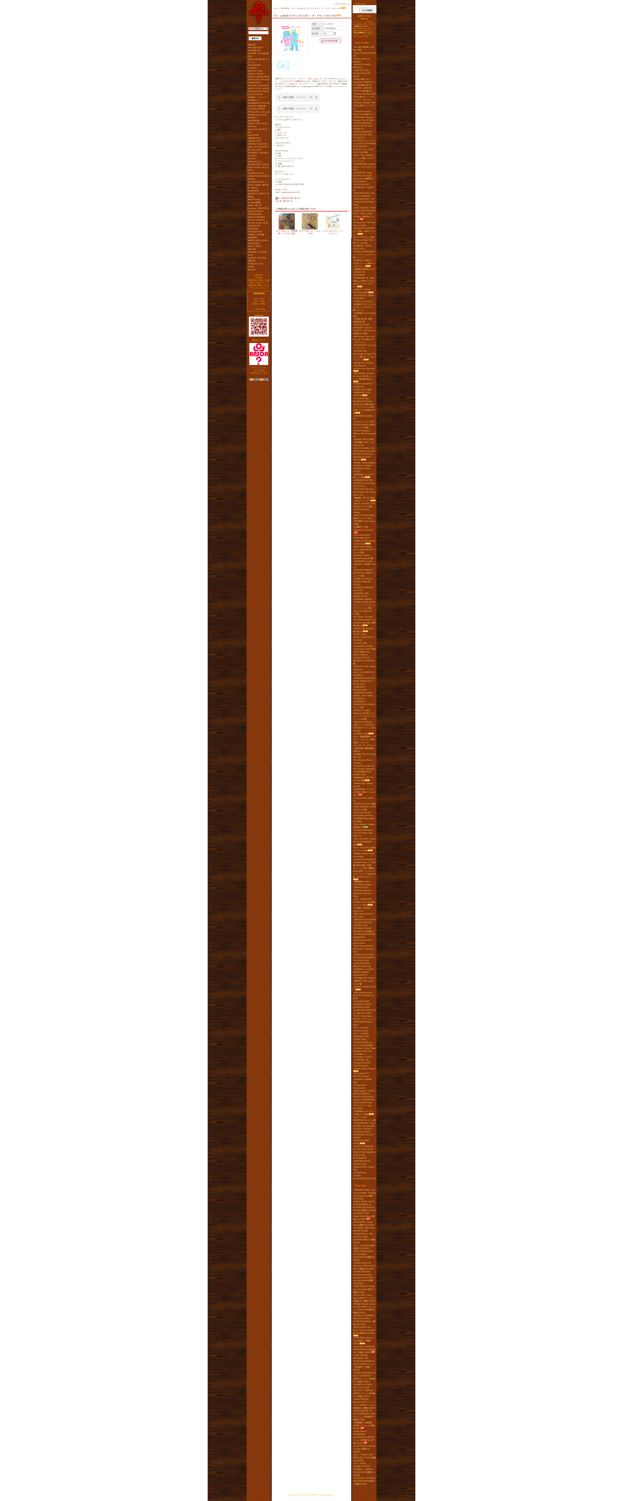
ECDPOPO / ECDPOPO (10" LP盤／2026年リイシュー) (364, 231)
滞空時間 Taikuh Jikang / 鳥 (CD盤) (364, 820)
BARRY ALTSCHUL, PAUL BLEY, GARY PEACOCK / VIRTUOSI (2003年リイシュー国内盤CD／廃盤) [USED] (364, 1390)
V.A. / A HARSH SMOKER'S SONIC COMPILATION (361, 1036)
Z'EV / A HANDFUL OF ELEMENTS (364, 673)
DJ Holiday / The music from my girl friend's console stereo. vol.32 (364, 492)
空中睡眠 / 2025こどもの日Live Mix (363, 443)
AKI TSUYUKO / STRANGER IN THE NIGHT (361, 73)
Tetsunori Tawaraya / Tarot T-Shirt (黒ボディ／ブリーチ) (364, 105)
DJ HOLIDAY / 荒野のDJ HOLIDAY (363, 297)
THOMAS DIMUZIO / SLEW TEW (363, 589)
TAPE (251, 267)
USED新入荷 (254, 50)
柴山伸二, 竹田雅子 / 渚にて (364, 565)
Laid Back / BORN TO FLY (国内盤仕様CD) (363, 83)
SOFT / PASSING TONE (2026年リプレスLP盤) (364, 505)
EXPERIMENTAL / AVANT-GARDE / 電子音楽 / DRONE (257, 185)
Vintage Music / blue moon (259, 112)
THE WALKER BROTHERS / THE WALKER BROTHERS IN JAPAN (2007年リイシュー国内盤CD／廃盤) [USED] (364, 1362)
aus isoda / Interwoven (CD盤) (363, 612)
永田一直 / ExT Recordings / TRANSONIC (258, 206)
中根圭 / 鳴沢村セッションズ (363, 218)
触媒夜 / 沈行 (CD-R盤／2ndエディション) (363, 499)
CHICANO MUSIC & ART (257, 130)
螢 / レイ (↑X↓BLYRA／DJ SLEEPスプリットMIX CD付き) (364, 728)
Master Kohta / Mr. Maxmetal (361, 60)
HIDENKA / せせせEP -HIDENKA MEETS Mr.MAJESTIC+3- (364, 972)
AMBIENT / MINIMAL (259, 153)
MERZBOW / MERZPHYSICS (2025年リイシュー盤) (364, 704)
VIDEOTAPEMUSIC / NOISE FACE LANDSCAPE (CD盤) (363, 387)
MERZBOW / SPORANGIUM (359, 688)
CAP (251, 255)
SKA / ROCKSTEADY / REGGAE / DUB (258, 148)
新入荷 (252, 45)
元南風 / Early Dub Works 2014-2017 (364, 755)
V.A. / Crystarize (361, 1028)
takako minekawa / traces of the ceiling (363, 855)
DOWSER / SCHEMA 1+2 (363, 417)
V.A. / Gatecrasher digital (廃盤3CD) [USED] (363, 1247)
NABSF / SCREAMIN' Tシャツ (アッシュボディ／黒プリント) (364, 255)
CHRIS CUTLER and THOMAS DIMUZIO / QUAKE (362, 582)
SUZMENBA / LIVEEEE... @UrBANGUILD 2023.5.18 (364, 1176)
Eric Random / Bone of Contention (363, 761)
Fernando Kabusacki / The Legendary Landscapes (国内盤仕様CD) (364, 623)
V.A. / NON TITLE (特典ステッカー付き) (364, 849)
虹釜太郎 (253, 237)
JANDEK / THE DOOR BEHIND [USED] (363, 1229)
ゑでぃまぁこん (315, 78)
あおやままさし (256, 161)
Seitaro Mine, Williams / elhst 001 (363, 784)
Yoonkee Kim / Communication (360, 1086)
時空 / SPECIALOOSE (258, 240)
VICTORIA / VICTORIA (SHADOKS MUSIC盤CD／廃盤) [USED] (364, 1481)
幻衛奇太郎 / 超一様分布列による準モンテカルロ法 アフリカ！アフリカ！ (364, 282)
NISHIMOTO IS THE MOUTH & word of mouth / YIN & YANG (364, 483)
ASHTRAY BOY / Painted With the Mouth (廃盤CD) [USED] (364, 1216)
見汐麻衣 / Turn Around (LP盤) (363, 522)
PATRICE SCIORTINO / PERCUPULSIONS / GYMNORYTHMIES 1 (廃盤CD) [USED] (364, 1319)
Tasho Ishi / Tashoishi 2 (364, 722)
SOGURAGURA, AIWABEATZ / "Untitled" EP (363, 187)
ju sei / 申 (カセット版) (364, 237)
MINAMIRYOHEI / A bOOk (363, 1023)
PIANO (252, 158)
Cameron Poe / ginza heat (365, 368)
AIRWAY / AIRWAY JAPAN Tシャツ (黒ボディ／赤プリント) (364, 263)
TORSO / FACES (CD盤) (365, 804)
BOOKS (252, 249)
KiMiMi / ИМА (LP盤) (364, 439)
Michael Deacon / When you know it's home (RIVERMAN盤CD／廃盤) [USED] (364, 1238)
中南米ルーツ (255, 100)
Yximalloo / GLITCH (363, 1057)
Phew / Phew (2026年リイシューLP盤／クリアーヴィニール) (364, 158)
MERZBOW (254, 191)
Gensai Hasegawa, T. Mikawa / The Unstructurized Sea (364, 433)
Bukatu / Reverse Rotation (365, 1069)
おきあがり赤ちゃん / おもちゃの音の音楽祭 (363, 1043)
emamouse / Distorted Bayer (362, 1080)
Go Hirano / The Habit (364, 617)
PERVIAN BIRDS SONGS (361, 1142)
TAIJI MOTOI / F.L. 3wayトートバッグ (364, 346)
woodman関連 (255, 202)
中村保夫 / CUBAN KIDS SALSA (362, 247)
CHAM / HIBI (361, 643)
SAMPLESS (254, 243)
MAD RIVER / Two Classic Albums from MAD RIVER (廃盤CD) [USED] (364, 1330)
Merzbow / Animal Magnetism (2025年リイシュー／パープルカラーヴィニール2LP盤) (364, 714)
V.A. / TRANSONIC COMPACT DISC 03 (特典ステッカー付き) (364, 902)
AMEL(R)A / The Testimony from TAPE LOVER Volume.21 (362, 1063)
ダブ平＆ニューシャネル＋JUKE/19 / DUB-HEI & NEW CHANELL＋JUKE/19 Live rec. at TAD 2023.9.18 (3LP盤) (364, 146)
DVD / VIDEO (255, 246)
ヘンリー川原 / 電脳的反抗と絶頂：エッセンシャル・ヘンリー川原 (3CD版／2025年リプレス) (364, 872)
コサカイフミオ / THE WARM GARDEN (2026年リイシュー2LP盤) (364, 425)
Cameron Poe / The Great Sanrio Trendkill (364, 223)
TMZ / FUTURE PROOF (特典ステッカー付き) (364, 516)
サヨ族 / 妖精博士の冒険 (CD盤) (363, 48)
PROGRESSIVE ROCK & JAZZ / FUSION (258, 92)
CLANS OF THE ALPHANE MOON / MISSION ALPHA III (362, 963)
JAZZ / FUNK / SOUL (258, 123)
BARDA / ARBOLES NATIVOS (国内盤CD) (362, 89)
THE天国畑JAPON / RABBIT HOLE (362, 773)
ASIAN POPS (255, 141)
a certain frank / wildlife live (363, 799)
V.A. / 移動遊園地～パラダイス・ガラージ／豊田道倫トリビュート (364, 739)
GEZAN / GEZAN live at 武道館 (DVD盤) (364, 332)
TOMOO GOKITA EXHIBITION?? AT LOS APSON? (363, 1135)
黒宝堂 (252, 261)
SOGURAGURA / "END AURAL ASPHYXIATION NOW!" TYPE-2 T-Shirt (364, 211)
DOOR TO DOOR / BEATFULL (362, 66)
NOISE (252, 179)
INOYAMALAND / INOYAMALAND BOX (363, 814)
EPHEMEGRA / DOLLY (365, 978)
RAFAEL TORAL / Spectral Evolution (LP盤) (363, 556)
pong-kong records (288, 192)
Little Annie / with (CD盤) (365, 649)
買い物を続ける (286, 201)
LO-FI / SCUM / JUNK (258, 223)
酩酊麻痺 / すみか (362, 881)
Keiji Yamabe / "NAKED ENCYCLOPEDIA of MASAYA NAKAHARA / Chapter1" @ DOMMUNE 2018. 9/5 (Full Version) (364, 1097)
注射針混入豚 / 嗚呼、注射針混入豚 (363, 320)
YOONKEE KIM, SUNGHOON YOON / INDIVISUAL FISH (362, 1004)
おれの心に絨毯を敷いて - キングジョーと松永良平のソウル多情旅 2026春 (364, 408)
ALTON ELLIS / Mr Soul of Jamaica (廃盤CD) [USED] (364, 1449)
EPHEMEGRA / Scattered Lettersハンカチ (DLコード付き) (364, 167)
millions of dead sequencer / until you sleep (364, 542)
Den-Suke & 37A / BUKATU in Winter (361, 1074)
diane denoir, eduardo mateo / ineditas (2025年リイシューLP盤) (364, 550)
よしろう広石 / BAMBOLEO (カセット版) (364, 1118)
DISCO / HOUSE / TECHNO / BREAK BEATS (258, 75)
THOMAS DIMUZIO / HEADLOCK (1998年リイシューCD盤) (364, 573)
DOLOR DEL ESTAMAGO (253, 227)
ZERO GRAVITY (256, 211)
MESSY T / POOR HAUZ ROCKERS (361, 291)
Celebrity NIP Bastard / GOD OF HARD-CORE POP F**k (363, 833)
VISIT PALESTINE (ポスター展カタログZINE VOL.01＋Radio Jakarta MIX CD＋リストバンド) (364, 1014)
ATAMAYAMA (255, 232)
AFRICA (253, 118)
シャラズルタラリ (287, 81)
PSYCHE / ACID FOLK (259, 85)
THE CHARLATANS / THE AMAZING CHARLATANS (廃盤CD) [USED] (364, 1255)
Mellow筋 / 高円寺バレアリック (258, 60)
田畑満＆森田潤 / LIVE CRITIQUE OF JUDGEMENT (364, 272)
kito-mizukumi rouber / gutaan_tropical (363, 941)
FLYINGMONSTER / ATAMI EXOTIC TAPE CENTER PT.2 (363, 135)
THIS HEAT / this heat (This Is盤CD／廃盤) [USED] (363, 1341)
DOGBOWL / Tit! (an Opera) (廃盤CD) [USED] (363, 1223)
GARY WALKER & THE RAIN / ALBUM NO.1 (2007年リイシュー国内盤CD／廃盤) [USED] (364, 1377)
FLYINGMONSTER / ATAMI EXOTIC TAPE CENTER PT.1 (363, 126)
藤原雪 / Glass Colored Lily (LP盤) (363, 982)
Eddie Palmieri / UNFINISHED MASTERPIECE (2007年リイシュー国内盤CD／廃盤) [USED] (364, 1437)
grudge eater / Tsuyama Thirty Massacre (363, 364)
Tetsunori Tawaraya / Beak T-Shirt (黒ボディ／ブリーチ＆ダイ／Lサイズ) (364, 97)
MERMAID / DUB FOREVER (361, 394)
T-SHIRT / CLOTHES (258, 252)
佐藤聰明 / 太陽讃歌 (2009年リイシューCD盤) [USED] (364, 1425)
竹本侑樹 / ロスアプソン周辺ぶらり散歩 (363, 1112)
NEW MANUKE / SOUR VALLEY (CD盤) (364, 808)
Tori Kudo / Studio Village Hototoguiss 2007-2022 (364, 1049)
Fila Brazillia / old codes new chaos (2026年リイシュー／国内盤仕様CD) (363, 376)
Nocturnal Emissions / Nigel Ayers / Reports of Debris (362, 893)
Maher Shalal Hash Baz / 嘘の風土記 (363, 630)
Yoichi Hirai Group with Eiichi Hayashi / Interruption (364, 767)
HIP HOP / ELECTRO (258, 144)
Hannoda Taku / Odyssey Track (364, 1168)
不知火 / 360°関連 (256, 234)
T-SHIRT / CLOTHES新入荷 (258, 54)
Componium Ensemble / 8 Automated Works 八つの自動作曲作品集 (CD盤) (364, 862)
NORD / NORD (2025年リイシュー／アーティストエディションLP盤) (364, 605)
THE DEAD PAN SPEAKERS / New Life (362, 326)
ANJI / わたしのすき (364, 301)
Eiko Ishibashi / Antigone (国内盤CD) (364, 825)
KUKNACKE (255, 199)
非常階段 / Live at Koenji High (364, 314)
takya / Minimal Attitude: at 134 (364, 54)
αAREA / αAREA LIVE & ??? (364, 988)
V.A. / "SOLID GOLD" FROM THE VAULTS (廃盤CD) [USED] (364, 1458)
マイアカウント (342, 4)
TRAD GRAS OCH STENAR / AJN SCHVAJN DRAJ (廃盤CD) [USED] (364, 1266)
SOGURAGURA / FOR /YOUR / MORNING (363, 194)
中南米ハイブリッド (258, 97)
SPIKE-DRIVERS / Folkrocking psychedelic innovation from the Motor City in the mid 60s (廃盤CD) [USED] (363, 1278)
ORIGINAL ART (256, 264)
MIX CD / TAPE (256, 71)
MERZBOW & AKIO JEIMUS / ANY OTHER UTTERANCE (363, 696)
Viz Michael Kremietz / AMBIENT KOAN (363, 886)
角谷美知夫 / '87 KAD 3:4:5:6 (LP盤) (363, 779)
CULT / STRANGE (257, 220)
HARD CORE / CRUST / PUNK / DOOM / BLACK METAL (258, 167)
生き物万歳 (254, 120)
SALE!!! (252, 270)
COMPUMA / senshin (364, 561)
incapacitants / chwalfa (363, 646)
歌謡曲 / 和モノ (256, 138)
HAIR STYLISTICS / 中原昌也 (258, 195)
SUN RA (253, 126)
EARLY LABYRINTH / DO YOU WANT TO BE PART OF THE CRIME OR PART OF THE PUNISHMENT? (364, 1152)
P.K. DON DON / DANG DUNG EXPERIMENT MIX (364, 842)
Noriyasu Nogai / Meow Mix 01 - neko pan (363, 241)
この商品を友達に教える (290, 198)
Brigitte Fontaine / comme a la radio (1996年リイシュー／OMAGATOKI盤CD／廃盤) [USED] (364, 1308)
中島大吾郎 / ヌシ (362, 79)
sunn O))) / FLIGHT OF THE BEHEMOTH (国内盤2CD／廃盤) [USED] (364, 1349)
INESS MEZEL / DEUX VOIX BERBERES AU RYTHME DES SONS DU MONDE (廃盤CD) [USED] (364, 1206)
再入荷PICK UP (256, 47)
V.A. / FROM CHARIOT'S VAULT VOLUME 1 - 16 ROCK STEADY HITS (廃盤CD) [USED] (363, 1469)
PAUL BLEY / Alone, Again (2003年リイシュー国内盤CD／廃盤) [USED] (364, 1298)
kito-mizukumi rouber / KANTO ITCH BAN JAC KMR (363, 996)
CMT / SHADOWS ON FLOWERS (363, 638)
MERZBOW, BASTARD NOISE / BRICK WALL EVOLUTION (364, 681)
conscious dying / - (362, 1031)
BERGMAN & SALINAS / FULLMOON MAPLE (364, 921)
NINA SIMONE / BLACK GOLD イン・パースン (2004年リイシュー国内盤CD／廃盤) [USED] (364, 1403)
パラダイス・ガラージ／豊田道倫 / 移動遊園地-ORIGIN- (364, 748)
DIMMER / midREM (363, 599)
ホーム (276, 8)
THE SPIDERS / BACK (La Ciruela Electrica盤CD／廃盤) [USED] (364, 1289)
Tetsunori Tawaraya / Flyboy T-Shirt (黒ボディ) (363, 112)
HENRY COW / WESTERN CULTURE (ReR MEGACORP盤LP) (363, 928)
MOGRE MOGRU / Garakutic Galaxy (362, 1162)
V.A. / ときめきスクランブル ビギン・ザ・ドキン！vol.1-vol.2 (316, 8)
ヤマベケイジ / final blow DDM (362, 1107)
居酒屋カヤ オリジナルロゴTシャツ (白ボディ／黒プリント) (364, 307)
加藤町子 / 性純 (361, 527)
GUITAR (253, 156)
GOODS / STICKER (257, 258)
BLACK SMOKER (257, 217)
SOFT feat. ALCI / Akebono (361, 511)
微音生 (299, 81)
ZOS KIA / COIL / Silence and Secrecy (364, 668)
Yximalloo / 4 (360, 1054)
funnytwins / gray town (364, 530)
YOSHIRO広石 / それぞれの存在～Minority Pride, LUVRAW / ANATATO (364, 1126)
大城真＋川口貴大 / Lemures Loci (362, 909)
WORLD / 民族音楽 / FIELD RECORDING (257, 107)
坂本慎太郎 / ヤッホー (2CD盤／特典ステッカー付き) (364, 792)
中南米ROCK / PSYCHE (259, 103)
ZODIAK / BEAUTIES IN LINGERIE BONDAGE (364, 956)
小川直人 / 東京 (361, 734)
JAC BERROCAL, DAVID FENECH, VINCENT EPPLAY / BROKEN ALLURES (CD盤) (363, 658)
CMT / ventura (360, 634)
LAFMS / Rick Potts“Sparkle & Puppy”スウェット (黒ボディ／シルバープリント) (364, 355)
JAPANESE (254, 135)
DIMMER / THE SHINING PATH (360, 594)
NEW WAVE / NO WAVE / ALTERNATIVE (258, 81)
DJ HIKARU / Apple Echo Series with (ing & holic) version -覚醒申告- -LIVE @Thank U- (363, 177)
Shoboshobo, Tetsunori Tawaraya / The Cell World (363, 118)
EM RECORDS (255, 214)
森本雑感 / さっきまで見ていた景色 (363, 475)
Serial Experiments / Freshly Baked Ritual (362, 536)
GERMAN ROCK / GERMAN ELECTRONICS (258, 174)
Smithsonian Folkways (258, 115)
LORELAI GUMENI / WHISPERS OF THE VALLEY (363, 469)
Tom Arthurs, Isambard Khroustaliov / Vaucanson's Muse (363, 949)
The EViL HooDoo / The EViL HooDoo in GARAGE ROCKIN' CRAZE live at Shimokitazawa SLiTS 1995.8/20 (364, 454)
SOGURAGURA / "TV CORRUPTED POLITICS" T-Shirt (364, 202)
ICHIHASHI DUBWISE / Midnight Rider (364, 935)
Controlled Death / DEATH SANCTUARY (362, 399)
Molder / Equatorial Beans (365, 463)
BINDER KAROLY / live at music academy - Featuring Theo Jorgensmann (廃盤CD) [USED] (364, 1194)
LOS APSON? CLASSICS (254, 66)
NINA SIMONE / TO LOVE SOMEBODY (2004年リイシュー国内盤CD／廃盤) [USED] (364, 1415)
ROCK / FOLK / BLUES (259, 88)
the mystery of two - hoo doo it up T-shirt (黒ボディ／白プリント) (363, 339)
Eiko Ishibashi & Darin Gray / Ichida (363, 915)
